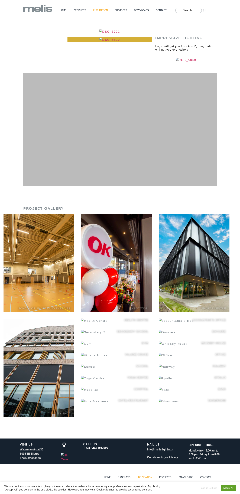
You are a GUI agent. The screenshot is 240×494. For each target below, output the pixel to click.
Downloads (141, 10)
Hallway (219, 366)
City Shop (63, 413)
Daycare (219, 331)
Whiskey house (213, 343)
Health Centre (136, 320)
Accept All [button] (228, 488)
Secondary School (132, 331)
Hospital (141, 389)
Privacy (173, 457)
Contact (161, 10)
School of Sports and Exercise (44, 308)
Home (63, 10)
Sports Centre (213, 308)
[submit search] (205, 10)
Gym (145, 343)
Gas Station (138, 308)
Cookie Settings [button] (209, 488)
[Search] (188, 10)
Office (220, 354)
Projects (121, 10)
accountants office (209, 320)
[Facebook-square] (215, 10)
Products (79, 10)
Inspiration (100, 10)
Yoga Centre (137, 377)
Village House (136, 354)
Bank (222, 389)
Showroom (217, 400)
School (142, 366)
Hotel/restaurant (133, 400)
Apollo (220, 377)
